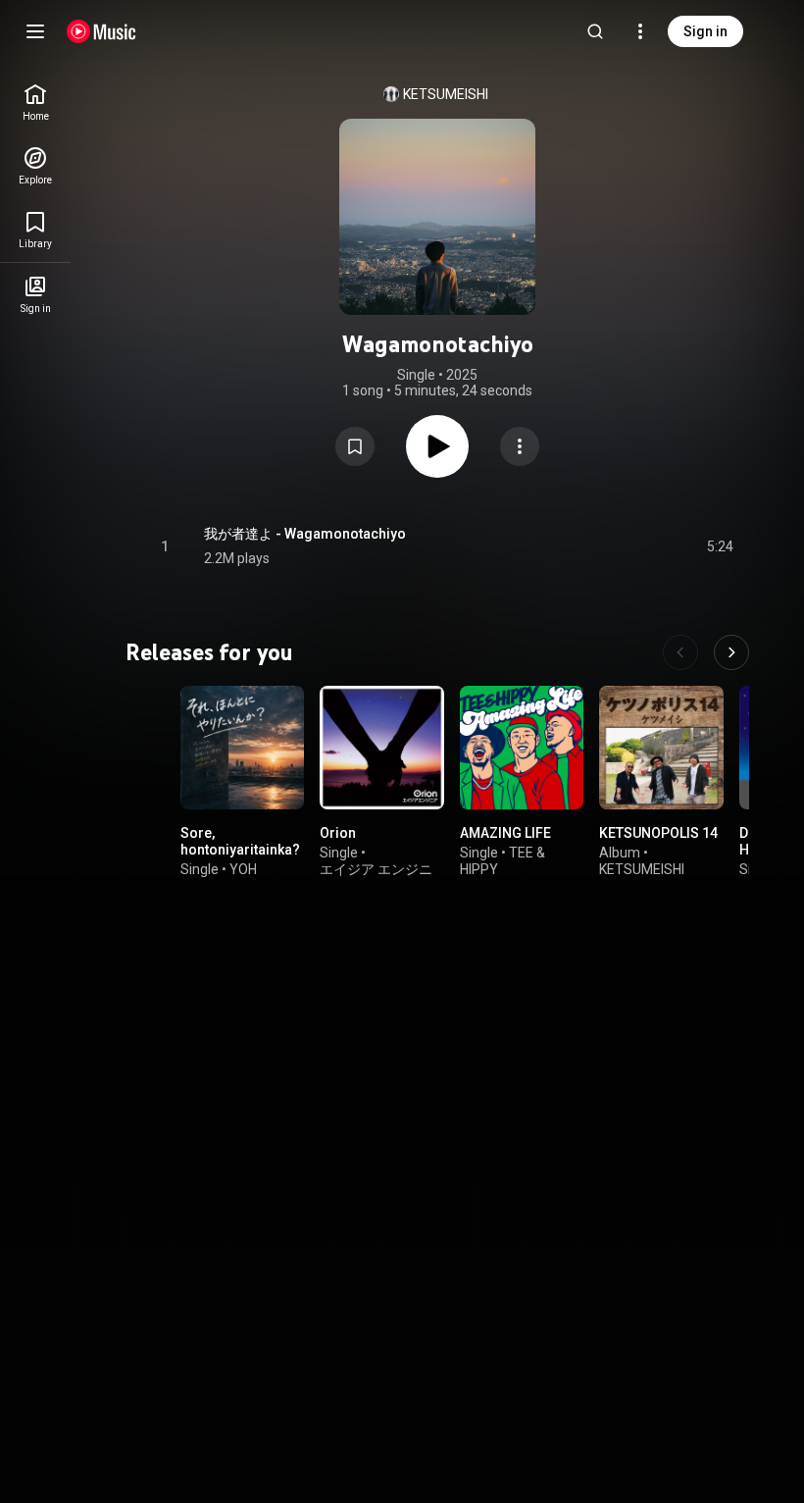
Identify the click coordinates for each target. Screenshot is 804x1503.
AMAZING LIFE (505, 834)
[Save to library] (355, 446)
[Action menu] (519, 446)
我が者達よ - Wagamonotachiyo (305, 534)
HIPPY (479, 869)
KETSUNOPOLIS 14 (658, 834)
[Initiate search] (595, 31)
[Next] (731, 652)
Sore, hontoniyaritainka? (240, 842)
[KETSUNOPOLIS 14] (661, 747)
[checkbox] (719, 546)
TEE (521, 852)
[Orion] (381, 747)
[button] (355, 446)
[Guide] (35, 31)
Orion (338, 834)
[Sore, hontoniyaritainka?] (242, 747)
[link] (35, 102)
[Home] (101, 31)
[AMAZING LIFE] (521, 747)
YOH (243, 869)
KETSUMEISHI (445, 94)
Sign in (705, 31)
